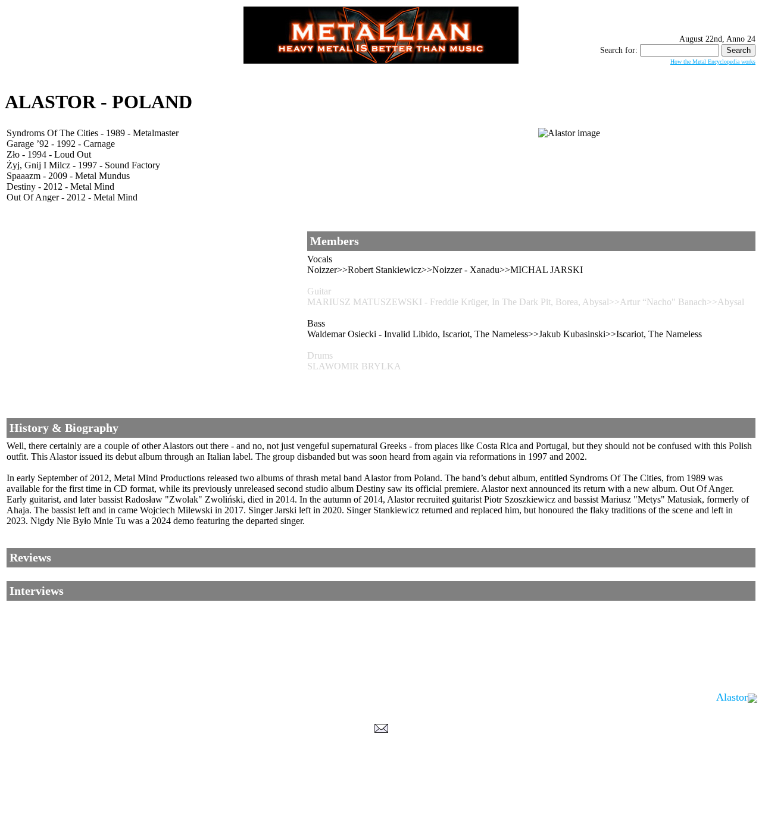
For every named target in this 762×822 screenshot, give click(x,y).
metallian (283, 799)
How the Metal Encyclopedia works (712, 61)
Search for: (619, 50)
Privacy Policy (381, 810)
